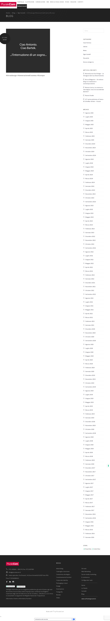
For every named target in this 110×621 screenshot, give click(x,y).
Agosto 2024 (89, 159)
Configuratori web (87, 580)
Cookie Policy (97, 549)
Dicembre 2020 (90, 329)
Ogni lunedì (21, 13)
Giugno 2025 (89, 120)
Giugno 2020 (89, 352)
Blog (13, 13)
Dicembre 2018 (90, 421)
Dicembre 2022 (90, 236)
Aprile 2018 (89, 452)
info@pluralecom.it (15, 572)
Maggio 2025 (89, 124)
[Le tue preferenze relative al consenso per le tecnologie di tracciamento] (108, 465)
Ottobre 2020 (89, 337)
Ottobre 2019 (89, 383)
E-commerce (85, 577)
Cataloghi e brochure (63, 571)
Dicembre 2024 (90, 144)
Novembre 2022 (90, 240)
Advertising (59, 568)
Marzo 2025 (89, 132)
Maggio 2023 (89, 217)
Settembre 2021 (90, 294)
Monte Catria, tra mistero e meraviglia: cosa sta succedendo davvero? (93, 89)
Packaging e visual (62, 583)
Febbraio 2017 (90, 506)
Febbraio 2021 (90, 321)
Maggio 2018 (89, 448)
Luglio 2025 (89, 117)
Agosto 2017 (89, 483)
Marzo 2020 (89, 364)
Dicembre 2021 (90, 283)
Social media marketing (88, 574)
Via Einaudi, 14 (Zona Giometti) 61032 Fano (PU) (33, 575)
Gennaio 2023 (89, 232)
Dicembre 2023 (90, 190)
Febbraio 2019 (90, 414)
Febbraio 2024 (90, 182)
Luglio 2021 (89, 302)
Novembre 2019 (90, 379)
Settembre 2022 (90, 248)
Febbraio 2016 (90, 533)
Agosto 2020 (89, 344)
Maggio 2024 (89, 171)
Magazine (73, 2)
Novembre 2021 (90, 286)
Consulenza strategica (63, 574)
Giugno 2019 (89, 398)
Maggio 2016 (89, 526)
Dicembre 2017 (90, 468)
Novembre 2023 (90, 194)
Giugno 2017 (89, 491)
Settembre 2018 (90, 433)
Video (58, 598)
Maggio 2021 (89, 310)
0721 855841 (13, 569)
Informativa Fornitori (25, 598)
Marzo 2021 (89, 317)
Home (8, 13)
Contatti (80, 2)
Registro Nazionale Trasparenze (35, 595)
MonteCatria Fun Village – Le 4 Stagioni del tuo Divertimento (93, 74)
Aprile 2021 (89, 313)
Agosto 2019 (89, 391)
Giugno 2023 (89, 213)
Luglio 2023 (89, 209)
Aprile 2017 (89, 499)
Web (48, 2)
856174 (20, 569)
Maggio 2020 (89, 356)
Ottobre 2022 (89, 244)
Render (58, 595)
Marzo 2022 (89, 271)
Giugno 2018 (89, 445)
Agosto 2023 (89, 205)
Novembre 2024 (90, 147)
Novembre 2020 (90, 333)
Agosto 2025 (89, 113)
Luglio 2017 (89, 487)
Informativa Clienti (11, 598)
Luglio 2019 (89, 394)
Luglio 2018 (89, 441)
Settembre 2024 (90, 155)
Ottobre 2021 (89, 290)
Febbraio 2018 (90, 460)
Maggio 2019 (89, 402)
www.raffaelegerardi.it (88, 599)
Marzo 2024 (89, 178)
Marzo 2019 (89, 410)
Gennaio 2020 (89, 371)
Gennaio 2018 (89, 464)
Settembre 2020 (90, 340)
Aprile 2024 (89, 175)
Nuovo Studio (89, 95)
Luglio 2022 (89, 256)
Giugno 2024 (89, 167)
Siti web (83, 568)
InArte (85, 46)
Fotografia (59, 592)
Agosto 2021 (89, 298)
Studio (67, 2)
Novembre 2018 (90, 425)
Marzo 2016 (89, 529)
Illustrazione (29, 2)
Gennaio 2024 (89, 186)
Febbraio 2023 (90, 229)
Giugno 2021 (89, 306)
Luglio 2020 (89, 348)
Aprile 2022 (89, 267)
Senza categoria (88, 62)
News (85, 50)
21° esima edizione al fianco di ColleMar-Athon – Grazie (93, 100)
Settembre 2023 (90, 202)
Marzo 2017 (89, 502)
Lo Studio (84, 588)
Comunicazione (40, 2)
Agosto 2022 (89, 252)
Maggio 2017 (89, 495)
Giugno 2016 (89, 522)
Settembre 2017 (90, 479)
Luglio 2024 (89, 163)
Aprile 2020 (89, 360)
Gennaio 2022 (89, 279)
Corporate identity (62, 580)
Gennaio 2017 (89, 510)
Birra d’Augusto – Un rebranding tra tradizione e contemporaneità (93, 81)
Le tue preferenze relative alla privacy (60, 619)
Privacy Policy (88, 549)
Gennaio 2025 (89, 140)
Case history (87, 43)
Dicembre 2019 (90, 375)
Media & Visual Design (57, 2)
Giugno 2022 (89, 259)
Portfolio (20, 2)
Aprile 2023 (89, 221)
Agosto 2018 (89, 437)
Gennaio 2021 (89, 325)
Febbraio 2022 (90, 275)
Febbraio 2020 (90, 367)
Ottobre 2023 (89, 198)
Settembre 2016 (90, 518)
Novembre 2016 (90, 514)
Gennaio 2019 (89, 418)
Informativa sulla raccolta (41, 619)
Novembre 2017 (90, 472)
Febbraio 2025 (90, 136)
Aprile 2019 (89, 406)
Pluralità (86, 58)
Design (58, 586)
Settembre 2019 (90, 387)
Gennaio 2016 (89, 537)
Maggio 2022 (89, 263)
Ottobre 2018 (89, 429)
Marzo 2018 (89, 456)
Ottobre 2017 (89, 475)
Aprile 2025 (89, 128)
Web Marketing (86, 571)
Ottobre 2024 (89, 151)
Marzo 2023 (89, 225)
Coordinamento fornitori (63, 577)
